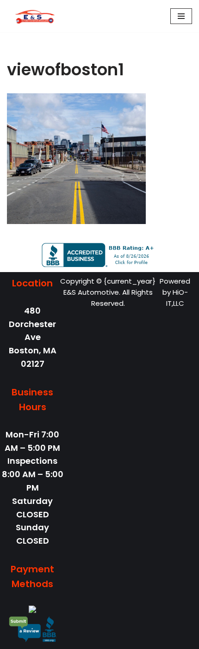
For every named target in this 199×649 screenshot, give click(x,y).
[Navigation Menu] (181, 16)
